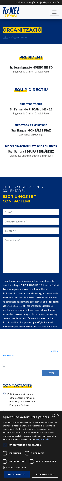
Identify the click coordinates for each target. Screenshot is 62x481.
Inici (5, 37)
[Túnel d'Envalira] (11, 12)
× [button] (58, 415)
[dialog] (31, 446)
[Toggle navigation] (54, 12)
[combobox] (53, 415)
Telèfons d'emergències (27, 2)
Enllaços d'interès (50, 2)
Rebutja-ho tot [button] (45, 474)
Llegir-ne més (42, 439)
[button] (31, 467)
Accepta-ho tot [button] (17, 474)
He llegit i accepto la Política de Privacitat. (32, 365)
